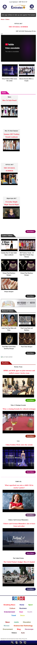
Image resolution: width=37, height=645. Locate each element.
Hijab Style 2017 (11, 198)
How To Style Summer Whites (11, 132)
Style (4, 92)
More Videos (30, 231)
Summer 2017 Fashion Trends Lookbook (11, 136)
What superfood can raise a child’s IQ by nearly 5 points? (19, 486)
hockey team (18, 367)
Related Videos (7, 311)
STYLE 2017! (9, 164)
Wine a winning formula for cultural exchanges (19, 409)
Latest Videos (7, 235)
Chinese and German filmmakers (18, 520)
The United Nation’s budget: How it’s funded (19, 562)
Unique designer (8, 291)
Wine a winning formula (18, 405)
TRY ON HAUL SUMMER (9, 169)
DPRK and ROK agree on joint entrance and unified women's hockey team (19, 372)
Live (18, 441)
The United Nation (18, 558)
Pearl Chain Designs (26, 346)
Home (2, 19)
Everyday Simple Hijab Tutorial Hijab (11, 203)
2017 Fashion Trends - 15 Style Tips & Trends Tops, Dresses (27, 254)
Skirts (9, 97)
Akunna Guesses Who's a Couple (26, 79)
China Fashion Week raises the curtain (9, 79)
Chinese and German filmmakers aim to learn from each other (19, 525)
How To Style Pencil (9, 100)
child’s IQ (18, 481)
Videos (7, 19)
